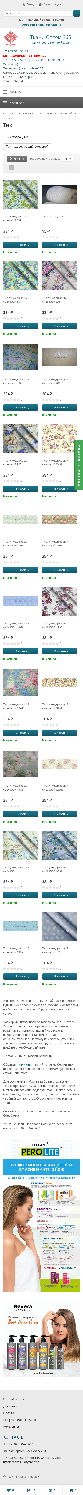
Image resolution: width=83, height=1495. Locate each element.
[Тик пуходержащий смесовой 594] (20, 357)
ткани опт (24, 1064)
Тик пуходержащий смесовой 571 (55, 950)
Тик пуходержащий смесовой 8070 (16, 625)
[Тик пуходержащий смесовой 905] (20, 438)
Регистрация (52, 4)
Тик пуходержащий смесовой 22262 (55, 787)
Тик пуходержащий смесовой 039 (16, 218)
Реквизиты (11, 1426)
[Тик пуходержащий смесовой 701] (59, 357)
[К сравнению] (29, 252)
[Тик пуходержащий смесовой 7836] (59, 519)
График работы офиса (19, 1420)
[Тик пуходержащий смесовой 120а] (59, 845)
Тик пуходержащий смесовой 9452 (55, 625)
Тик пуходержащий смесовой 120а (55, 869)
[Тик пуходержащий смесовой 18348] (59, 682)
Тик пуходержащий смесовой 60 (16, 300)
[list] (17, 167)
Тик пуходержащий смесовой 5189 (16, 543)
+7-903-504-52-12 (15, 51)
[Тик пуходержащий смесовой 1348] (59, 438)
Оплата (8, 1413)
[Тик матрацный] (59, 194)
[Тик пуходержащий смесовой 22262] (59, 763)
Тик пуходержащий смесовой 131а (16, 950)
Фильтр (19, 159)
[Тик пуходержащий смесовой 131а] (20, 926)
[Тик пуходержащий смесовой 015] (20, 845)
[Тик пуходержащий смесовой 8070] (20, 601)
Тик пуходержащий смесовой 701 (55, 381)
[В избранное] (35, 252)
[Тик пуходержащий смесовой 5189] (20, 519)
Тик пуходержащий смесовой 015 (16, 869)
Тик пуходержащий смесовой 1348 (55, 462)
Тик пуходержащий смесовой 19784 (16, 787)
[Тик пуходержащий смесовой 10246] (20, 682)
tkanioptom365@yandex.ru (27, 1451)
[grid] (11, 167)
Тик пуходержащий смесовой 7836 (55, 543)
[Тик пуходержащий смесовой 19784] (20, 763)
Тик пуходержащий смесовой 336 (55, 300)
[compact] (24, 167)
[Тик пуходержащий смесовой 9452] (59, 601)
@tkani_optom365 (30, 68)
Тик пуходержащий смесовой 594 (16, 381)
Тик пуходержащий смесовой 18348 (55, 706)
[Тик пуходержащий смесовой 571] (59, 926)
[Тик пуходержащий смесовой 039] (20, 194)
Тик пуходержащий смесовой (27, 146)
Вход (30, 4)
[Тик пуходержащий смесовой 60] (20, 275)
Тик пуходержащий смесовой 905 (16, 462)
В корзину (22, 245)
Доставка (10, 1406)
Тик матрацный (17, 137)
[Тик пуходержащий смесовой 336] (59, 275)
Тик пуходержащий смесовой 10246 (16, 706)
